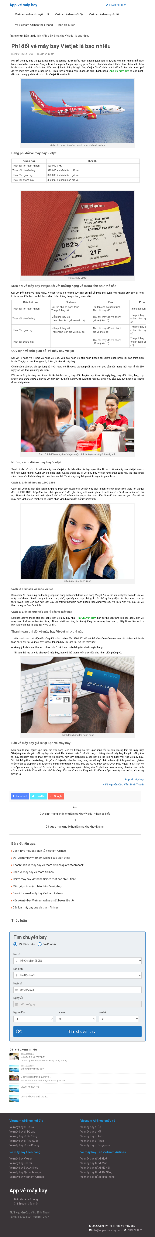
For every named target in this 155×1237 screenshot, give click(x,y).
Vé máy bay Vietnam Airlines (26, 1176)
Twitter (41, 796)
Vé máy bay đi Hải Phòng (24, 1145)
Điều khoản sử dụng (26, 1199)
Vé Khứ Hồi (49, 944)
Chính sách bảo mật (26, 1203)
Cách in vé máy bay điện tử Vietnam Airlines (39, 850)
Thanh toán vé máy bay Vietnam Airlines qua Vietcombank (48, 865)
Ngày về (18, 997)
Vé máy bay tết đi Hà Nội (95, 1167)
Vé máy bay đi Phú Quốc (24, 1140)
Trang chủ (15, 35)
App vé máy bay (23, 5)
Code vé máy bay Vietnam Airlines (33, 872)
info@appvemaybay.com (107, 1230)
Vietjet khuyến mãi (30, 1086)
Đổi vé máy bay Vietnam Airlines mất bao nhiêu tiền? (44, 879)
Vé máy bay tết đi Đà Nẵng (96, 1172)
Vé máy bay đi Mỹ (90, 1131)
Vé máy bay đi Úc (90, 1127)
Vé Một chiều (27, 944)
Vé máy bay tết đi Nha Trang (97, 1176)
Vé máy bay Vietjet (20, 1158)
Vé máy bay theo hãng (24, 1152)
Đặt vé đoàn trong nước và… (36, 1076)
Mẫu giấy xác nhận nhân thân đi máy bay (37, 886)
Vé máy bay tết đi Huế (93, 1158)
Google (57, 796)
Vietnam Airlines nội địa (69, 14)
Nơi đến (18, 968)
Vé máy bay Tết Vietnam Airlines (103, 1152)
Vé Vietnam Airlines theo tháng (34, 24)
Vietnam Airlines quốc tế (104, 14)
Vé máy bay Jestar (20, 1163)
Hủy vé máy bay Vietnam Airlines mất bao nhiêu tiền (44, 900)
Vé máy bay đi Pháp (92, 1140)
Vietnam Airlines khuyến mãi (32, 14)
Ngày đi (17, 983)
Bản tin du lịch (66, 24)
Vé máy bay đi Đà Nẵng (23, 1136)
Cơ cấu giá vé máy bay (33, 1056)
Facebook (22, 796)
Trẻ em (60, 1012)
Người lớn (19, 1012)
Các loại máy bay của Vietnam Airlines (36, 907)
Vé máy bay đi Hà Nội (21, 1127)
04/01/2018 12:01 (23, 54)
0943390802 (134, 1230)
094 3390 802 (117, 5)
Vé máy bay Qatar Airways (25, 1172)
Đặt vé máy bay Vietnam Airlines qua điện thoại (41, 857)
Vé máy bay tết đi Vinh (93, 1163)
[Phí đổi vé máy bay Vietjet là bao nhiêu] (74, 807)
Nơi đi (16, 954)
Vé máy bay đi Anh (91, 1136)
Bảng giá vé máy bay (32, 1068)
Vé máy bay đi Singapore (95, 1145)
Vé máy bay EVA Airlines (23, 1167)
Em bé (102, 1012)
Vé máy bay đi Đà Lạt (22, 1131)
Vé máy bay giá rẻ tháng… (35, 1096)
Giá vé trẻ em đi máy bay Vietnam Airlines (38, 893)
